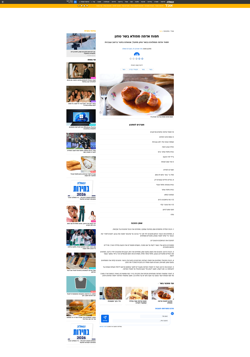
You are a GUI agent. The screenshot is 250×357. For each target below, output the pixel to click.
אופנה (99, 2)
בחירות (150, 2)
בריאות (120, 2)
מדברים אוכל (125, 6)
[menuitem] (161, 2)
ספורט (156, 2)
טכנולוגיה (106, 2)
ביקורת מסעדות (149, 6)
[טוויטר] (81, 6)
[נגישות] (2, 2)
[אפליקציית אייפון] (84, 6)
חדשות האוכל (159, 6)
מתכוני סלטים (117, 6)
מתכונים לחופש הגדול (137, 6)
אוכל (126, 2)
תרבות (143, 2)
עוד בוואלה (92, 60)
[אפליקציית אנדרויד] (87, 6)
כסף (131, 2)
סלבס (137, 2)
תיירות (114, 2)
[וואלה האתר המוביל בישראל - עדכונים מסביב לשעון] (170, 2)
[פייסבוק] (79, 6)
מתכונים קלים (107, 6)
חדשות (163, 2)
